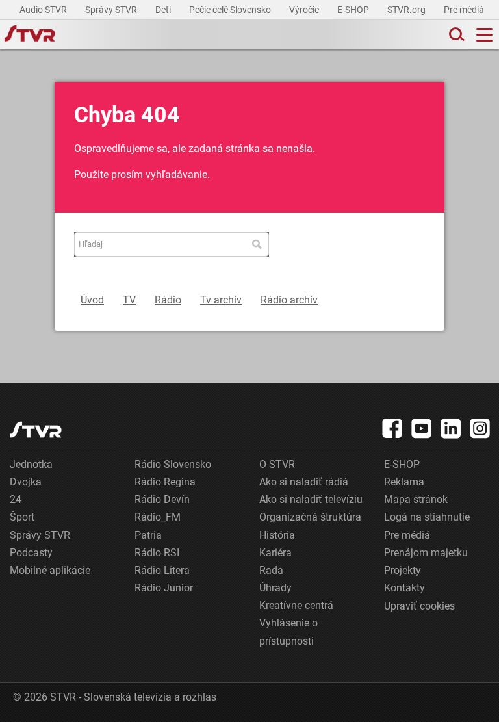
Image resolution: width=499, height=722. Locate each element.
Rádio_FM (157, 517)
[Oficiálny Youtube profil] (422, 428)
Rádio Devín (162, 499)
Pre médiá (465, 10)
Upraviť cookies (419, 606)
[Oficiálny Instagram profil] (480, 428)
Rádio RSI (156, 553)
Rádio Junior (163, 588)
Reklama (404, 482)
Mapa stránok (416, 499)
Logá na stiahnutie (427, 517)
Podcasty (31, 553)
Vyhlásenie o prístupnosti (288, 632)
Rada (271, 570)
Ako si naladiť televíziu (311, 499)
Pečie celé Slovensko (231, 10)
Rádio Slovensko (172, 464)
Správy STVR (112, 10)
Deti (164, 10)
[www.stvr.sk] (36, 430)
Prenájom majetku (426, 553)
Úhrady (275, 588)
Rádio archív (289, 300)
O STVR (277, 464)
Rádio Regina (165, 482)
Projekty (402, 570)
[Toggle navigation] (484, 34)
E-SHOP (354, 10)
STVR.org (407, 10)
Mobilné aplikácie (50, 570)
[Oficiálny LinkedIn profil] (451, 428)
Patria (148, 535)
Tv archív (221, 300)
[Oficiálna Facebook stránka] (392, 428)
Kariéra (275, 553)
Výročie (305, 10)
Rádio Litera (162, 570)
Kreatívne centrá (296, 605)
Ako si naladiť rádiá (303, 482)
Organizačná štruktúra (310, 517)
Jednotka (31, 464)
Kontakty (404, 588)
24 (15, 499)
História (277, 535)
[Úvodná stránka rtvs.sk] (30, 35)
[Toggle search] (455, 34)
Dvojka (26, 482)
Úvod (92, 300)
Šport (22, 517)
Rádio (168, 300)
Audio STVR (44, 10)
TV (129, 300)
